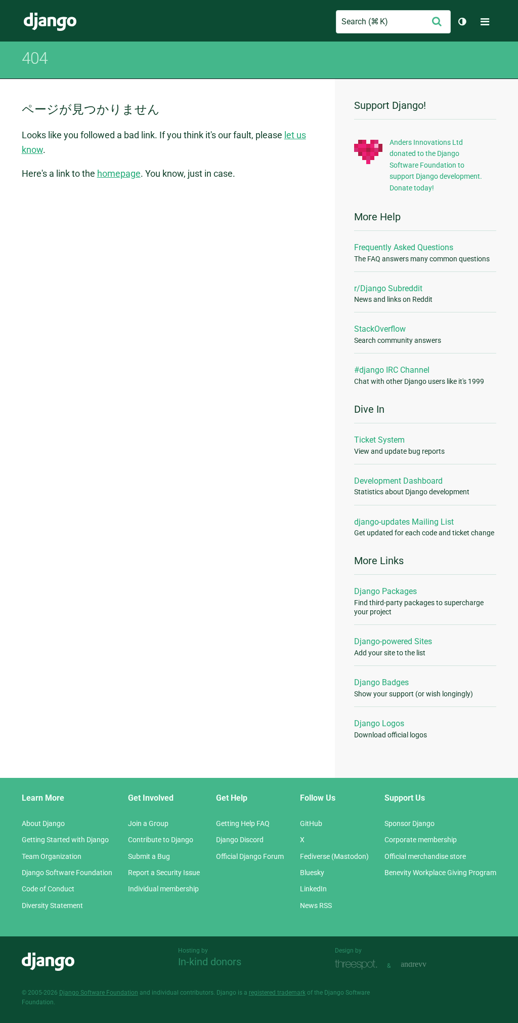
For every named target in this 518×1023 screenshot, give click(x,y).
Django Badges (381, 682)
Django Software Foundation (67, 873)
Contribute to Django (160, 840)
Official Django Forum (250, 856)
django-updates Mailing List (404, 522)
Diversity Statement (52, 905)
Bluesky (312, 873)
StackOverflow (380, 329)
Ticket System (379, 440)
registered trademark (277, 992)
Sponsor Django (409, 823)
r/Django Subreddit (388, 288)
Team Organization (51, 856)
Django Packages (385, 591)
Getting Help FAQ (243, 823)
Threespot (358, 964)
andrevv (425, 964)
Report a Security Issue (164, 873)
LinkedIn (313, 889)
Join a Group (148, 823)
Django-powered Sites (393, 641)
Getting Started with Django (65, 840)
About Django (43, 823)
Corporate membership (420, 840)
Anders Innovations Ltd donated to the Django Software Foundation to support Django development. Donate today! (436, 165)
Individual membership (163, 889)
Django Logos (379, 723)
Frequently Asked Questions (403, 247)
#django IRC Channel (391, 370)
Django (50, 22)
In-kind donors (209, 962)
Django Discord (240, 840)
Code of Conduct (48, 889)
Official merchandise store (425, 856)
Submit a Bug (149, 856)
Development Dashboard (398, 481)
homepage (119, 173)
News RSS (316, 905)
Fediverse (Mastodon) (334, 856)
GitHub (311, 823)
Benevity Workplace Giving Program (440, 873)
